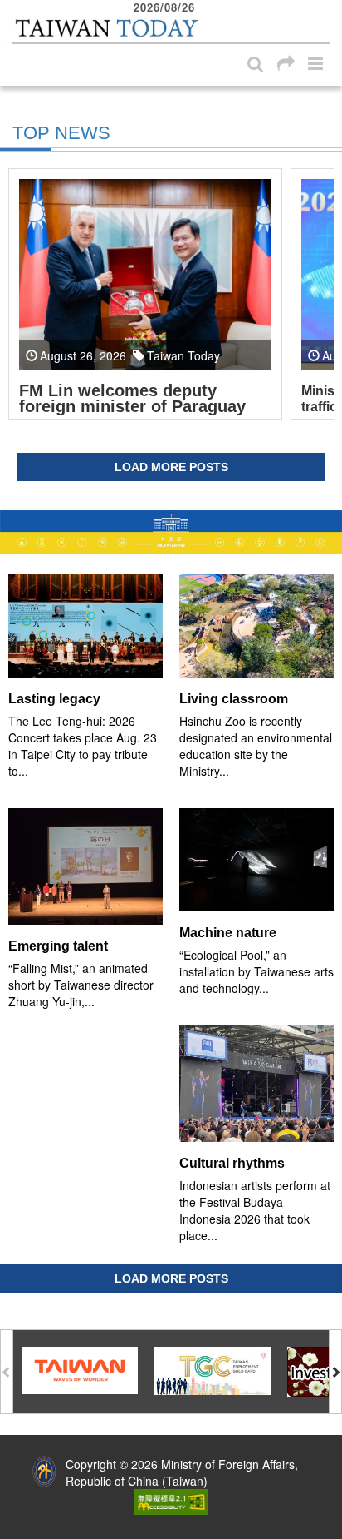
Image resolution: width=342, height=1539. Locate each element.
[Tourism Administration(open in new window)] (80, 1369)
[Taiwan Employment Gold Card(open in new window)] (212, 1369)
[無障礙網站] (171, 1500)
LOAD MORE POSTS (171, 467)
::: (17, 8)
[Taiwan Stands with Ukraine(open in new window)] (171, 532)
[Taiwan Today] (105, 28)
